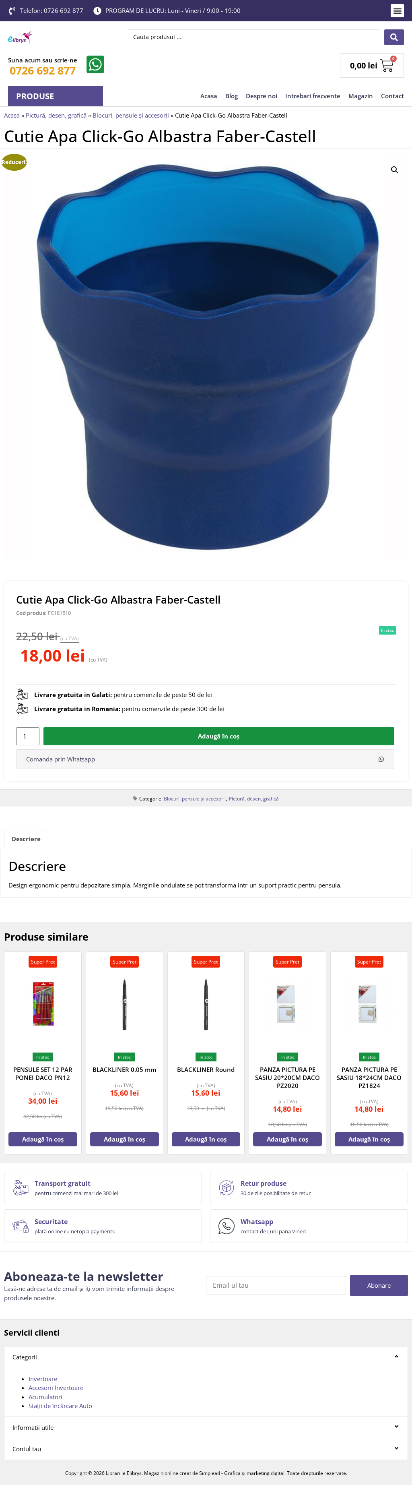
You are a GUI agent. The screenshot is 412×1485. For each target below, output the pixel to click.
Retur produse (263, 1183)
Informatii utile (33, 1427)
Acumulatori (45, 1397)
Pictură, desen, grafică (56, 115)
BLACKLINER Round (206, 1069)
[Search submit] (394, 37)
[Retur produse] (226, 1188)
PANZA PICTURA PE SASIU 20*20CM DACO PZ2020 (287, 1077)
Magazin (360, 96)
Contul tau (26, 1449)
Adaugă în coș (218, 736)
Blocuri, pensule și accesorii (131, 115)
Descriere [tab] (26, 839)
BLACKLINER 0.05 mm (124, 1069)
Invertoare (43, 1379)
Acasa (208, 96)
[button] (397, 10)
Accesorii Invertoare (56, 1388)
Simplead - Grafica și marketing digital (241, 1473)
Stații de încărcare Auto (60, 1406)
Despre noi (261, 96)
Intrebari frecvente (312, 96)
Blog (231, 96)
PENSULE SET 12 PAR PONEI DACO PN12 (42, 1073)
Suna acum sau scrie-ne (42, 60)
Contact (392, 96)
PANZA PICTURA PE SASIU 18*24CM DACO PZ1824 (369, 1077)
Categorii (24, 1357)
